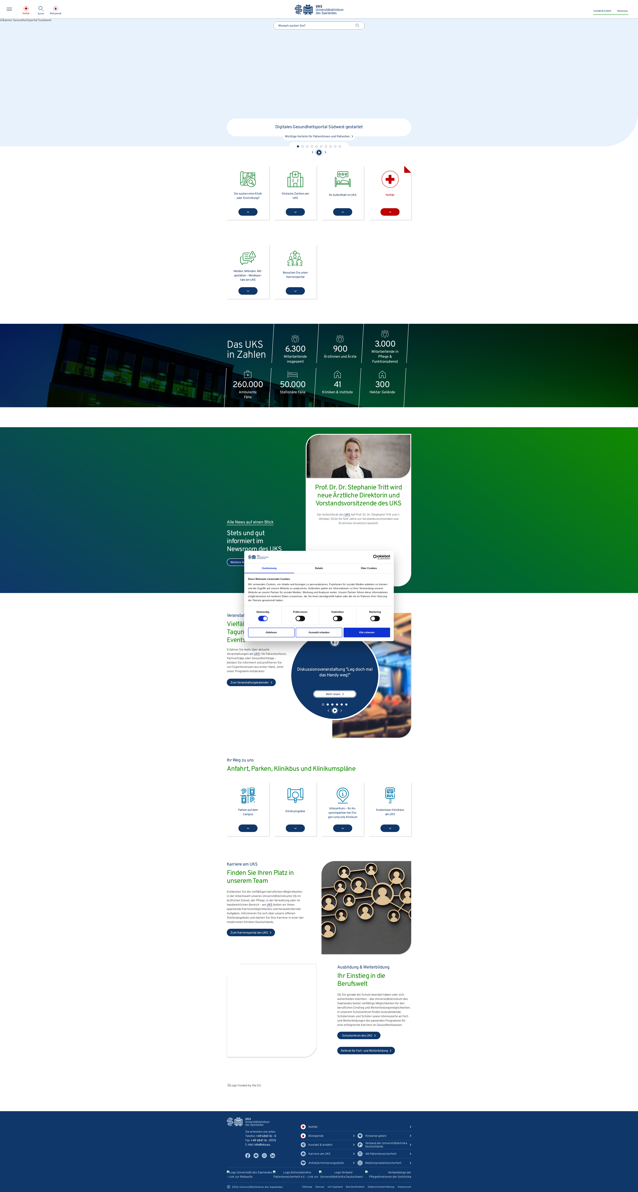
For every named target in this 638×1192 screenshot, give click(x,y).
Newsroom (622, 11)
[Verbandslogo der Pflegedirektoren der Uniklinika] (388, 1175)
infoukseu (262, 1145)
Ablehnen (271, 632)
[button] (298, 146)
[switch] (300, 618)
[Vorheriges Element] (313, 152)
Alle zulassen (366, 632)
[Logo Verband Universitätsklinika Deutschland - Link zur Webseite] (342, 1175)
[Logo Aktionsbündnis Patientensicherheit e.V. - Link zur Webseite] (296, 1175)
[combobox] (319, 25)
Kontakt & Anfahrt (602, 11)
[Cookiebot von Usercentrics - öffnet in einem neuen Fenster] (375, 557)
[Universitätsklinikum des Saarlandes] (319, 9)
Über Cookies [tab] (369, 568)
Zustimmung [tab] (269, 568)
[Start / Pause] (319, 152)
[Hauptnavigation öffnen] (9, 9)
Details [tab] (319, 568)
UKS (329, 121)
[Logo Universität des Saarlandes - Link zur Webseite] (250, 1175)
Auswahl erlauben (319, 632)
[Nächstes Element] (325, 152)
